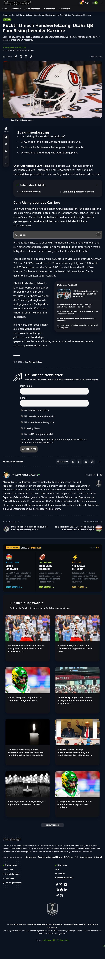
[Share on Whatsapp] (26, 56)
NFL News (68, 857)
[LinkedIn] (66, 890)
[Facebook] (98, 475)
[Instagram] (101, 475)
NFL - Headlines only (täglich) (39, 422)
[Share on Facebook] (16, 56)
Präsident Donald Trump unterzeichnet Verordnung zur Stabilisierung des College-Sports (74, 752)
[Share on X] (21, 56)
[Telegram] (57, 895)
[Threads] (61, 895)
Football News (18, 15)
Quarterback (86, 857)
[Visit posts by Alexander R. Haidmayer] (6, 475)
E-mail (23, 397)
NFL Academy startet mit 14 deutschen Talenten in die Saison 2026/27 (85, 294)
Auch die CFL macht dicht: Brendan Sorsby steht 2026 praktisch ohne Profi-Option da (26, 648)
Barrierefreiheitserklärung (50, 857)
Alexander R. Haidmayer (14, 47)
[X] (61, 884)
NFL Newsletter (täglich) (36, 410)
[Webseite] (94, 475)
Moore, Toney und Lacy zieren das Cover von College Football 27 (25, 699)
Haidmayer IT (49, 940)
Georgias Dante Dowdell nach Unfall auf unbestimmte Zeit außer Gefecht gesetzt (74, 305)
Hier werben (30, 857)
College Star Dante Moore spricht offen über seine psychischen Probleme (74, 804)
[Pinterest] (61, 890)
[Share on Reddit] (86, 461)
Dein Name (26, 385)
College (29, 15)
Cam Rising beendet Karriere (78, 191)
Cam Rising (29, 362)
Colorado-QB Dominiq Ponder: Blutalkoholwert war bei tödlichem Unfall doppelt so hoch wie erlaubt (26, 752)
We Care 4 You (63, 940)
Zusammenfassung (30, 191)
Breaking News (32, 428)
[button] (81, 3)
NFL (76, 857)
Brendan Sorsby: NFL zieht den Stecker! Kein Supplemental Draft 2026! (74, 648)
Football (95, 547)
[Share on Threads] (92, 461)
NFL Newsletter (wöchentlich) (39, 416)
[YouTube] (65, 884)
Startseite (7, 15)
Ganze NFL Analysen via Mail (38, 434)
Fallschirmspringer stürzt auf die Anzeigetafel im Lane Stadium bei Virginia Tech (74, 700)
